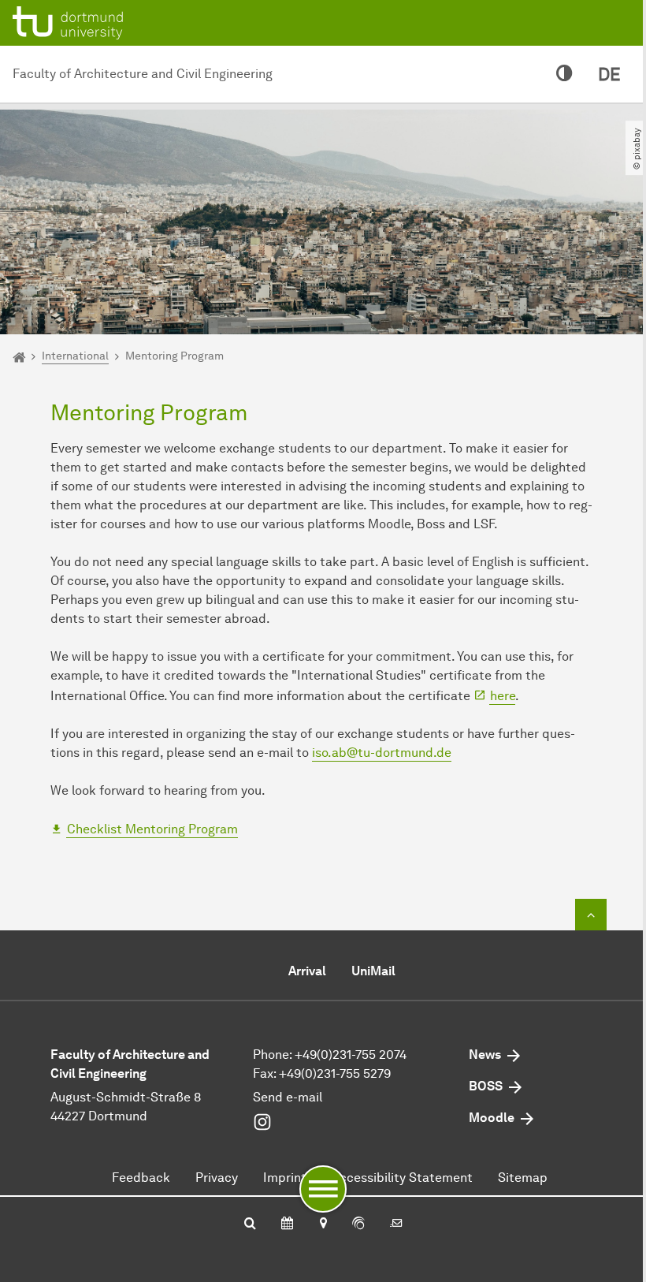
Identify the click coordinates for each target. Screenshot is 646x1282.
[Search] (250, 1224)
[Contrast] (564, 74)
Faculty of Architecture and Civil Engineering (143, 73)
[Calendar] (287, 1224)
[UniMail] (396, 1224)
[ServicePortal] (358, 1224)
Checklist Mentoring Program (152, 829)
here (502, 695)
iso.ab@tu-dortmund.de (381, 752)
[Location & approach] (323, 1224)
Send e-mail (287, 1097)
